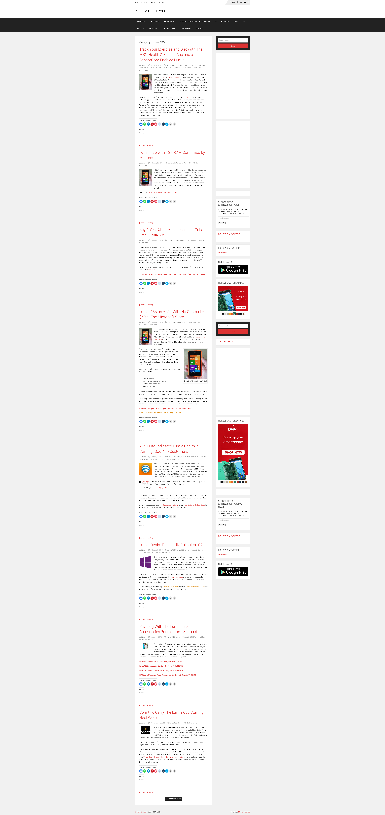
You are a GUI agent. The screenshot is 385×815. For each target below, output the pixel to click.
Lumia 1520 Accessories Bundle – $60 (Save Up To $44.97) (161, 671)
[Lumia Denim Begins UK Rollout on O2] (145, 562)
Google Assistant (222, 21)
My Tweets (222, 252)
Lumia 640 (201, 65)
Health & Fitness (172, 65)
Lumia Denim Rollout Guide (195, 505)
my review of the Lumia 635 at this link (163, 192)
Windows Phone (191, 68)
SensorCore (179, 68)
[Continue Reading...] (146, 145)
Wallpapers (162, 2)
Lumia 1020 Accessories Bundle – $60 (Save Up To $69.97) (161, 666)
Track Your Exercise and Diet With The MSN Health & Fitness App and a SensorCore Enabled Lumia (171, 54)
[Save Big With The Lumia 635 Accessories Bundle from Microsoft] (145, 646)
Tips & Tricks (170, 28)
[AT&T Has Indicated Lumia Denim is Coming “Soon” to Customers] (145, 469)
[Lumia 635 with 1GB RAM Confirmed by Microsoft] (145, 177)
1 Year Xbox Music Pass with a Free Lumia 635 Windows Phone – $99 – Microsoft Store (172, 274)
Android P (155, 21)
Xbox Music (192, 240)
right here (151, 270)
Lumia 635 (192, 65)
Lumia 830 (153, 68)
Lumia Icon (170, 68)
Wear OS (140, 28)
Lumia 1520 (183, 65)
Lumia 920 (202, 457)
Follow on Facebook (229, 234)
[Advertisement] (213, 11)
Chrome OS (170, 21)
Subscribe (222, 223)
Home (136, 2)
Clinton (143, 65)
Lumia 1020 (176, 457)
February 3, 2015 (161, 488)
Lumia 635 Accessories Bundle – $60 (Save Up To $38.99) (160, 661)
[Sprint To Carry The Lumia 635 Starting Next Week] (145, 730)
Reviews (154, 28)
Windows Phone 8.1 (183, 163)
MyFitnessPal (174, 77)
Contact (145, 2)
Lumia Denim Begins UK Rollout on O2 (171, 545)
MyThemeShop (244, 812)
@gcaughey (146, 482)
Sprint (180, 723)
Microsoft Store (181, 240)
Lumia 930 (162, 68)
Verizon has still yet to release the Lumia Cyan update (163, 757)
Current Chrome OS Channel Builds (195, 21)
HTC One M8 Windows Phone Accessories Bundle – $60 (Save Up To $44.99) (167, 675)
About (154, 2)
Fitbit (164, 77)
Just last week (177, 577)
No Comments (151, 325)
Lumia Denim (144, 459)
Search (233, 46)
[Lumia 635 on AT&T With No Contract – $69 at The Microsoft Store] (145, 336)
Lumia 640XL (144, 68)
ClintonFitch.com (150, 11)
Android (142, 21)
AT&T (169, 322)
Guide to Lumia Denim (171, 505)
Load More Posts (174, 799)
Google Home (240, 21)
